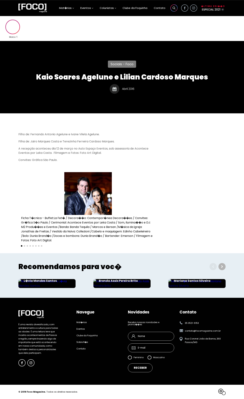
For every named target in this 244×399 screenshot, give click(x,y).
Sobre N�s (82, 342)
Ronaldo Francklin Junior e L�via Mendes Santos (44, 279)
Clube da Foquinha (135, 8)
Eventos (85, 8)
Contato (159, 8)
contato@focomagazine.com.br (203, 330)
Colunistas (107, 8)
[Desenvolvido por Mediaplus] (222, 392)
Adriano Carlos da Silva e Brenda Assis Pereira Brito (118, 279)
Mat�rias (81, 322)
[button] (21, 246)
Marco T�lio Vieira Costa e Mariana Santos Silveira (194, 279)
